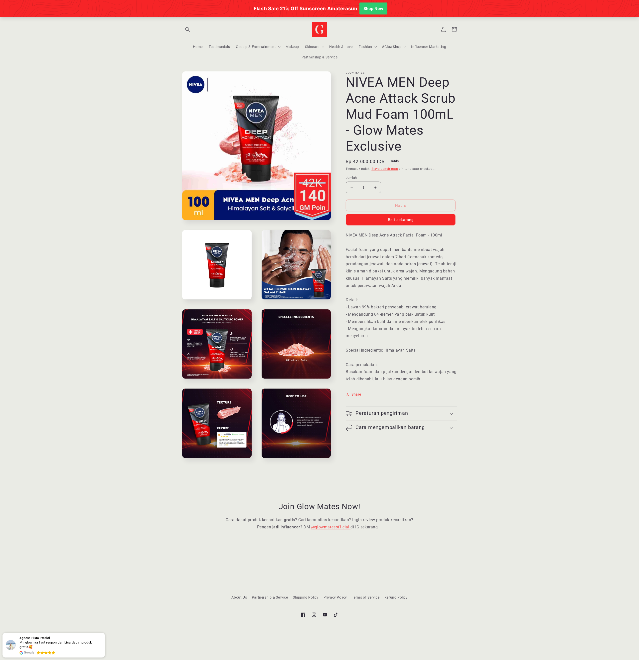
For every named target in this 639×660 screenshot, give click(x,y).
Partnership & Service (270, 597)
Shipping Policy (306, 597)
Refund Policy (396, 597)
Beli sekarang (401, 220)
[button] (187, 29)
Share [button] (356, 394)
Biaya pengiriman (384, 169)
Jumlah (351, 178)
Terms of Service (366, 597)
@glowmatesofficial (330, 527)
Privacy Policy (335, 597)
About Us (239, 597)
